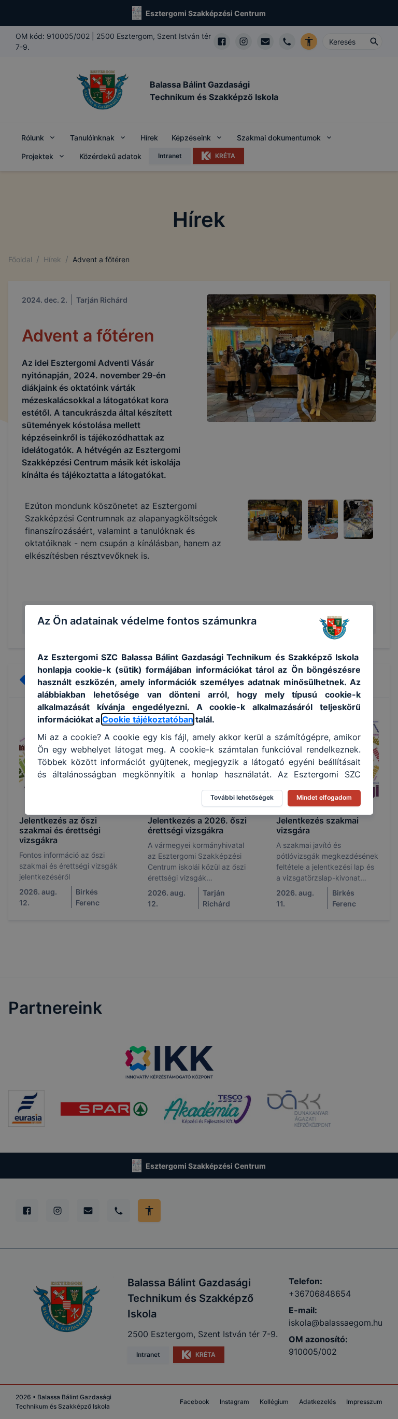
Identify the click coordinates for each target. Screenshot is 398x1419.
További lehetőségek (242, 797)
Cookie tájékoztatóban (147, 719)
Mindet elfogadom (324, 797)
